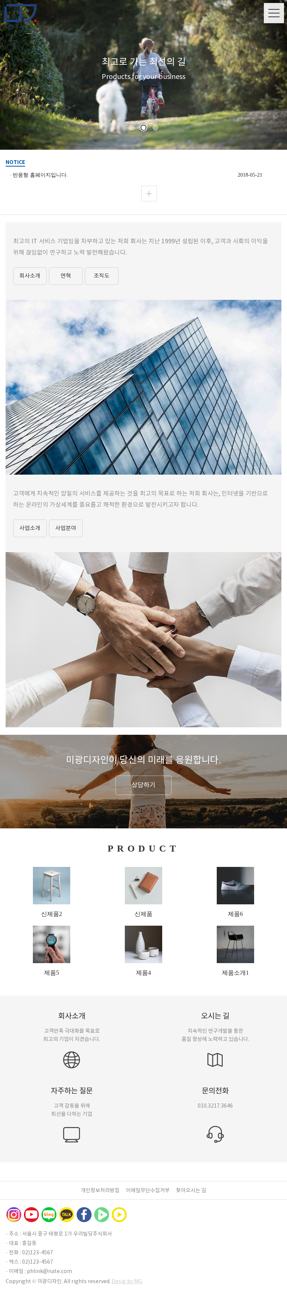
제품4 (143, 972)
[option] (143, 75)
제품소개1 (235, 972)
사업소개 (29, 528)
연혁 (66, 275)
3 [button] (155, 128)
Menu (274, 13)
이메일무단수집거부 (148, 1190)
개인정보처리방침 (100, 1190)
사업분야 (65, 528)
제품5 (51, 972)
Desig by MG (127, 1281)
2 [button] (143, 128)
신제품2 (51, 914)
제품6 (235, 914)
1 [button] (131, 128)
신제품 (143, 914)
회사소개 (29, 275)
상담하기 (143, 785)
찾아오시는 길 (191, 1190)
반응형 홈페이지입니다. (40, 175)
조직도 (101, 275)
